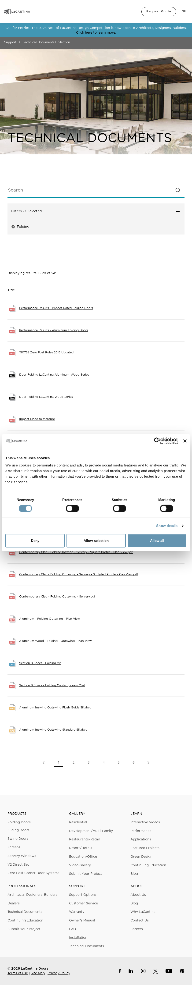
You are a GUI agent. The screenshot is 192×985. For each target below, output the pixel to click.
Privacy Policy (59, 973)
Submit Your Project (85, 873)
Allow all (157, 541)
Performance (140, 831)
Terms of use (17, 973)
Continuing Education (148, 865)
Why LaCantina (142, 912)
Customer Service (83, 903)
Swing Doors (17, 838)
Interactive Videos (145, 822)
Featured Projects (144, 848)
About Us (138, 894)
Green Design (141, 856)
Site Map (38, 973)
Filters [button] (85, 211)
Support (10, 42)
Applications (140, 839)
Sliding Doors (18, 830)
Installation (78, 937)
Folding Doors (19, 822)
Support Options (82, 894)
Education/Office (83, 856)
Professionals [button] (21, 886)
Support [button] (77, 886)
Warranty (76, 912)
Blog (134, 873)
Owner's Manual (82, 920)
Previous (43, 762)
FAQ (72, 929)
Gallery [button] (77, 813)
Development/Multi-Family (91, 831)
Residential (78, 822)
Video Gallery (80, 865)
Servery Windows (21, 856)
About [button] (136, 886)
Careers (136, 929)
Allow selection (96, 541)
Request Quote (158, 11)
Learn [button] (136, 813)
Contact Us (139, 920)
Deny (35, 541)
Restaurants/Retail (84, 839)
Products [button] (16, 813)
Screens (13, 847)
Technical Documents (24, 912)
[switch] (72, 508)
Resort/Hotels (80, 848)
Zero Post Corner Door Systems (33, 873)
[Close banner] (185, 440)
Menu (183, 11)
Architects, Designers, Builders (32, 894)
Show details (166, 526)
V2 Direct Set (18, 864)
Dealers (13, 903)
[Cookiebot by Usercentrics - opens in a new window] (157, 440)
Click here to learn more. (96, 32)
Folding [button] (20, 226)
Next (148, 762)
